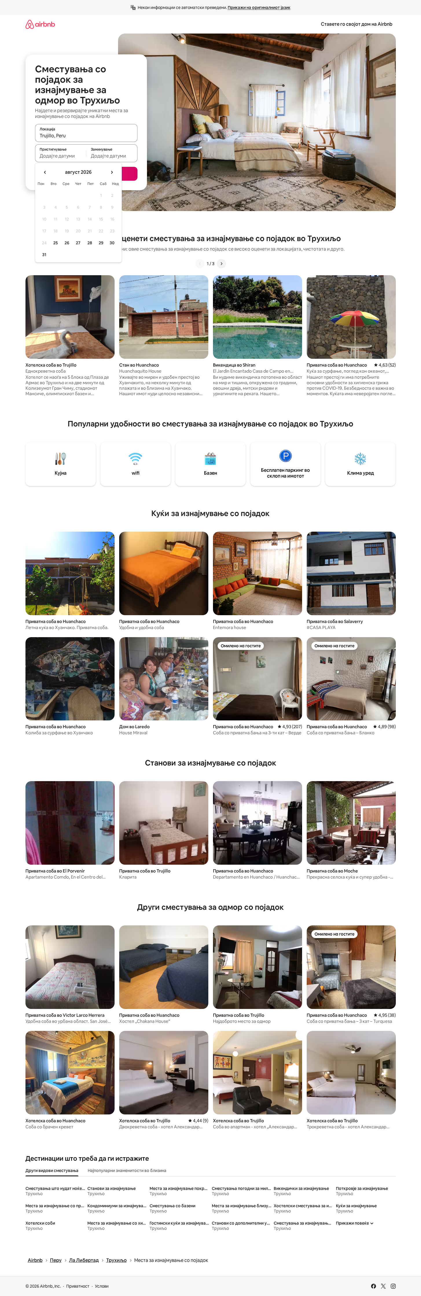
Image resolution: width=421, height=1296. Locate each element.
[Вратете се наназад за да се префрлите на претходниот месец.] (45, 172)
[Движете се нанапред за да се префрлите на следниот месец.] (111, 172)
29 (101, 242)
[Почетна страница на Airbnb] (40, 24)
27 (78, 242)
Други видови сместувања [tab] (51, 1170)
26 (67, 242)
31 (44, 254)
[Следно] (221, 263)
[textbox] (61, 155)
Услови (102, 1286)
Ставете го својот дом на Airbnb (356, 24)
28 (89, 242)
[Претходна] (200, 263)
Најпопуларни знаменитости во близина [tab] (127, 1170)
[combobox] (86, 135)
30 (112, 242)
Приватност (77, 1286)
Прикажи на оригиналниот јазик (259, 7)
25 (55, 242)
